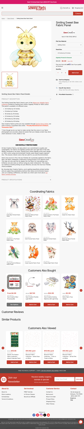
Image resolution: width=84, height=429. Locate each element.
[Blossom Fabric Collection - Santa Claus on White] (32, 348)
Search (79, 13)
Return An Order (51, 396)
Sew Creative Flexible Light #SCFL (32, 298)
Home (3, 18)
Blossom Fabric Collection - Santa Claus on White (33, 356)
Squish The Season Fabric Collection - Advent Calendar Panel (14, 356)
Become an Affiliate (29, 396)
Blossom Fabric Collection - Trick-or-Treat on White (50, 356)
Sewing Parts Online (42, 124)
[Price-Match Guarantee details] (73, 94)
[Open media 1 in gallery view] (48, 25)
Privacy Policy (50, 399)
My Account (49, 394)
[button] (2, 8)
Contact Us (49, 392)
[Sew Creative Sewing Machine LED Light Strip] (51, 290)
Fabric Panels (10, 18)
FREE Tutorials (28, 392)
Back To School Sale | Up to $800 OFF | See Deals (42, 2)
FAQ (71, 400)
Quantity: (58, 69)
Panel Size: (59, 49)
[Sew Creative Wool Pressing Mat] (14, 290)
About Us (4, 392)
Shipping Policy (50, 401)
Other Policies (50, 404)
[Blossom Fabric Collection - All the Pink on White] (69, 348)
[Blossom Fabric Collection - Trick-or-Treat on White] (51, 348)
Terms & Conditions (7, 399)
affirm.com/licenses (59, 423)
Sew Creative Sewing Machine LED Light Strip (51, 298)
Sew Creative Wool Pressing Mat (12, 298)
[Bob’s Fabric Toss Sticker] (69, 290)
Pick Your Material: (61, 41)
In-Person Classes (29, 394)
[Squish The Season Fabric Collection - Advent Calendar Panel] (14, 348)
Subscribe (79, 379)
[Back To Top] (81, 426)
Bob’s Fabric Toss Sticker (68, 298)
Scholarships (5, 396)
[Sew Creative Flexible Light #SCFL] (32, 290)
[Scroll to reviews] (69, 29)
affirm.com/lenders (51, 422)
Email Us (73, 398)
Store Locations (6, 394)
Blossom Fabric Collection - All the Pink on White (69, 356)
